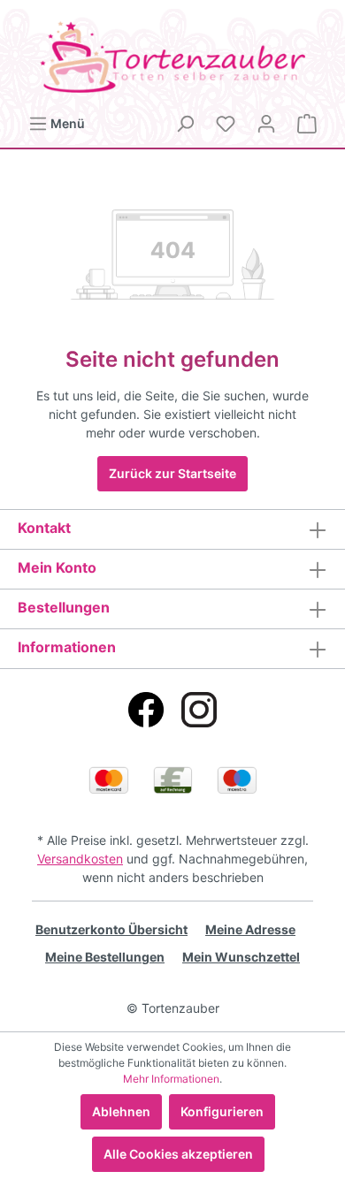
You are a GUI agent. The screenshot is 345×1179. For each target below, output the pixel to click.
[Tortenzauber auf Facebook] (145, 709)
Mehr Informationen (171, 1078)
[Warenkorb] (307, 124)
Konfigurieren (222, 1111)
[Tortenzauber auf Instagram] (199, 709)
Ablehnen (121, 1111)
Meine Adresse (250, 929)
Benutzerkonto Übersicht (111, 929)
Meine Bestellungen (105, 956)
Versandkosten (80, 858)
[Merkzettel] (225, 124)
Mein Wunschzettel (241, 956)
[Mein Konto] (266, 124)
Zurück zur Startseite (172, 473)
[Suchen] (185, 124)
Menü (66, 123)
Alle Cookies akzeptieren (178, 1153)
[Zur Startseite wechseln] (172, 57)
